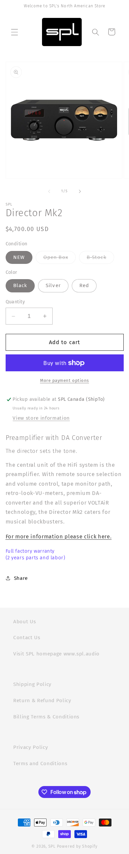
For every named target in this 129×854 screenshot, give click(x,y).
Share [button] (21, 578)
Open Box (59, 259)
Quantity (15, 302)
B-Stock (100, 259)
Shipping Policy (32, 684)
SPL (52, 846)
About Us (24, 622)
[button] (14, 32)
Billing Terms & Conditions (46, 717)
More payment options (64, 380)
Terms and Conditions (40, 763)
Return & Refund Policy (42, 700)
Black (20, 285)
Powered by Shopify (77, 846)
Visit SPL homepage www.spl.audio (56, 654)
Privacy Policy (30, 747)
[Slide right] (79, 191)
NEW (19, 257)
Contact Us (26, 637)
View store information (41, 418)
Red (84, 285)
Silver (53, 285)
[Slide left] (49, 191)
